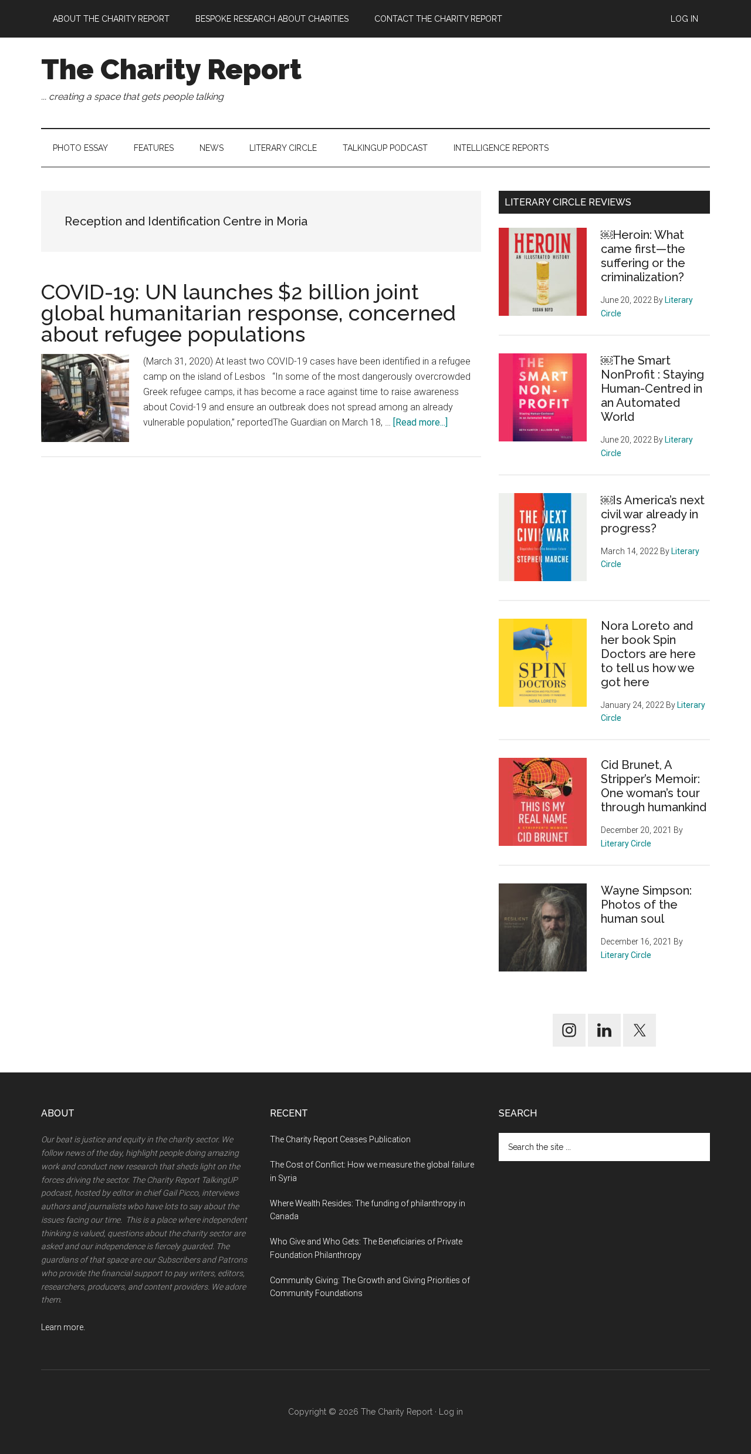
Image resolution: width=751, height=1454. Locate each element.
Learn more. (63, 1327)
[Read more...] (420, 422)
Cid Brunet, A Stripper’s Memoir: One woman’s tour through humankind (653, 786)
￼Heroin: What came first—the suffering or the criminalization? (643, 256)
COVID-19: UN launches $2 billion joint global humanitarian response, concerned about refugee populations (248, 312)
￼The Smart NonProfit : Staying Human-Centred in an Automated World (652, 388)
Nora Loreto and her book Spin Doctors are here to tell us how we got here (648, 654)
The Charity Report (171, 69)
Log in (451, 1411)
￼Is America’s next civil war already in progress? (653, 514)
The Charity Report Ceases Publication (341, 1139)
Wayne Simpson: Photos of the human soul (646, 904)
